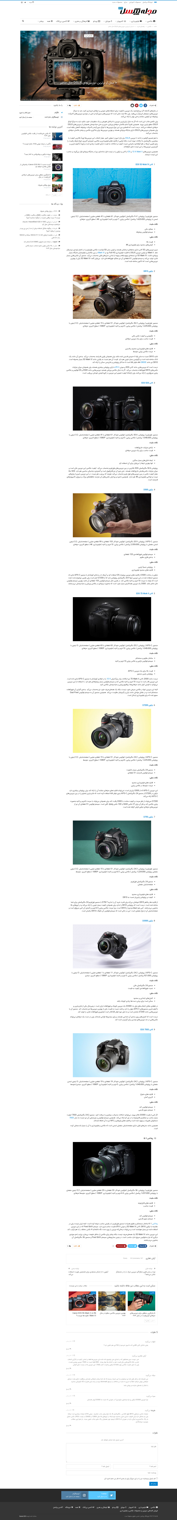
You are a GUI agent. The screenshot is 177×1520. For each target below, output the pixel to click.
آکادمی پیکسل (58, 1507)
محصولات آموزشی (135, 2)
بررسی (93, 1293)
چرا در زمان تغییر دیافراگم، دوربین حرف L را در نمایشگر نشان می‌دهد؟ (135, 1273)
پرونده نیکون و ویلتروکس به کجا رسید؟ (37, 154)
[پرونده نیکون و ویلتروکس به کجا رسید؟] (57, 157)
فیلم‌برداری (135, 21)
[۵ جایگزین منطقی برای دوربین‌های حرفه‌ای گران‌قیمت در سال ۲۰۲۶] (141, 1301)
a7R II (116, 367)
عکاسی (149, 21)
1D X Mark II (137, 151)
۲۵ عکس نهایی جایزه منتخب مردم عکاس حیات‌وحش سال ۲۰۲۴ (43, 247)
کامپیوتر (120, 21)
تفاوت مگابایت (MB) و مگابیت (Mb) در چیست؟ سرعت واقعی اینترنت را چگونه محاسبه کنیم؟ (42, 216)
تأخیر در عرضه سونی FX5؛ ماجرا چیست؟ (37, 144)
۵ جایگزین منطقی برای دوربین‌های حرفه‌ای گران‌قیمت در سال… (36, 176)
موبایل (107, 21)
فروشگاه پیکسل (147, 2)
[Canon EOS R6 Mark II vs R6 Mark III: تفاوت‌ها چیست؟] (82, 1301)
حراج (125, 2)
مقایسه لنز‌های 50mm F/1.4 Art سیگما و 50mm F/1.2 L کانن (40, 236)
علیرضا (153, 1410)
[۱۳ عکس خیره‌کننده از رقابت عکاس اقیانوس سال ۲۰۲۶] (57, 136)
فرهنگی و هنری (81, 21)
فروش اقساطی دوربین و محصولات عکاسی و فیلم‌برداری (139, 1510)
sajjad (55, 242)
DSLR (127, 138)
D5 (129, 151)
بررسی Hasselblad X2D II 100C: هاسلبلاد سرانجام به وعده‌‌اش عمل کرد (41, 223)
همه (48, 21)
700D (71, 1117)
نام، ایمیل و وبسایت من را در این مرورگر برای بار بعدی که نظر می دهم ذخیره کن (130, 1478)
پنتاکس (155, 1223)
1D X (109, 678)
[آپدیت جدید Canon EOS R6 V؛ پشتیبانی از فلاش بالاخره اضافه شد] (57, 167)
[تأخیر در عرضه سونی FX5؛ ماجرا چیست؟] (57, 147)
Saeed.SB (22, 1516)
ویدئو (95, 21)
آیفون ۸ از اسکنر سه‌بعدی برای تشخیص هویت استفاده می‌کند (88, 1273)
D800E (143, 362)
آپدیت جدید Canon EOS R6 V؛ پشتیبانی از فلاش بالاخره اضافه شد (35, 165)
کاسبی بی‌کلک (61, 21)
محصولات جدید (117, 2)
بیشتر (41, 21)
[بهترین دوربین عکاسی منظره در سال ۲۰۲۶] (112, 1301)
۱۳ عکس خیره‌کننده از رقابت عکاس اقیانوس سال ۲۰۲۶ (36, 134)
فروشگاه (68, 1507)
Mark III (101, 252)
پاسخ (68, 1349)
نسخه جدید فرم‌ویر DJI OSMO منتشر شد (37, 242)
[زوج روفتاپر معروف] (57, 188)
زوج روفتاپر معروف (44, 185)
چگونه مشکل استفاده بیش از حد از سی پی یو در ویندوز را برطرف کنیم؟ (40, 229)
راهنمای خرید (89, 36)
